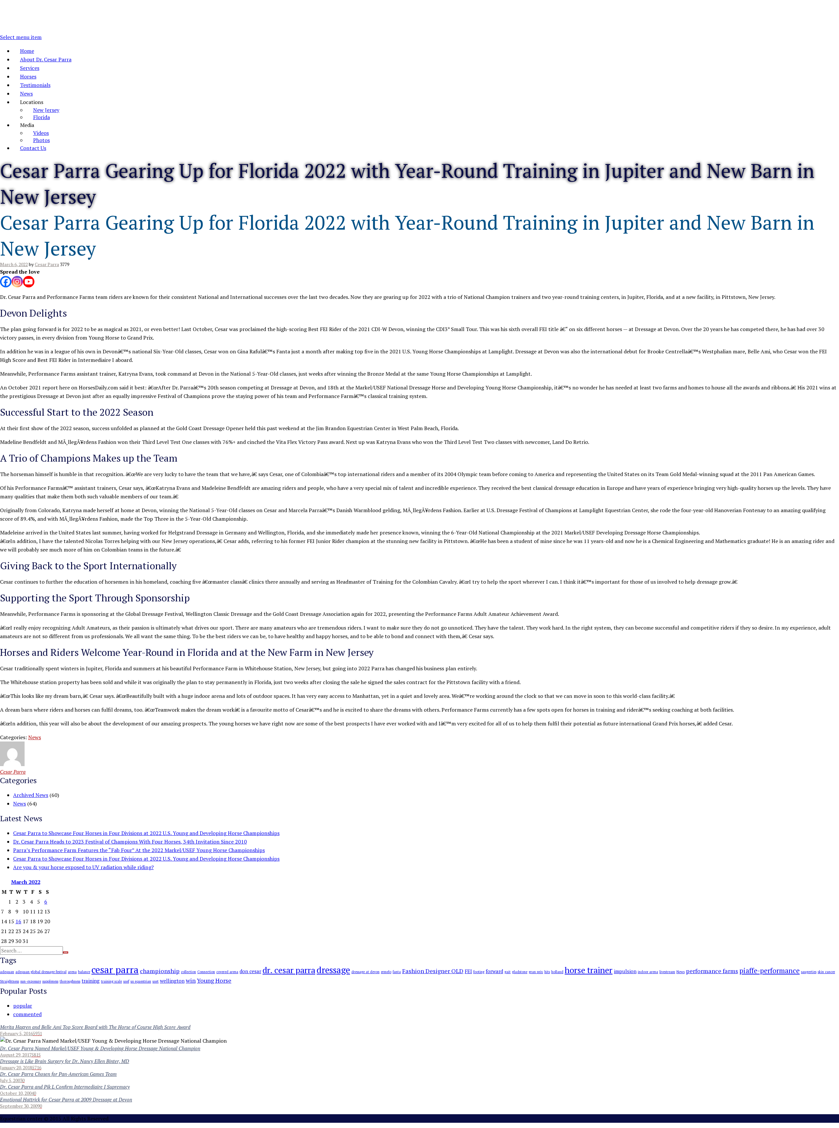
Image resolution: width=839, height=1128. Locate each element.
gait (507, 972)
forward (494, 971)
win (191, 980)
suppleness (50, 981)
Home (27, 50)
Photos (41, 140)
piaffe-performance (769, 970)
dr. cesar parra (289, 969)
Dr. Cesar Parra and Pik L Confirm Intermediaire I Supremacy (65, 1086)
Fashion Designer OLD (432, 971)
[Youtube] (28, 281)
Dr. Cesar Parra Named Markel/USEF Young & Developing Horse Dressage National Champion (100, 1048)
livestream (667, 972)
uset (155, 981)
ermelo (386, 972)
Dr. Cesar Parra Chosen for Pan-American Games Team (58, 1074)
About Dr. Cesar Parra (45, 59)
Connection (206, 972)
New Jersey (46, 110)
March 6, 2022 (14, 264)
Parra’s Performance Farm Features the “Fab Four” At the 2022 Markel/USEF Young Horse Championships (139, 850)
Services (29, 68)
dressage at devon (365, 972)
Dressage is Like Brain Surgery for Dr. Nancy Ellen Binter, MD (64, 1061)
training (91, 980)
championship (160, 971)
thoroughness (70, 981)
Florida (41, 117)
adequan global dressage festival (41, 972)
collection (188, 972)
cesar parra (115, 969)
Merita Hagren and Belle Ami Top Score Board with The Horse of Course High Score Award (95, 1027)
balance (84, 972)
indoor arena (648, 972)
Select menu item (21, 37)
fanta (397, 972)
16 (18, 921)
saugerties (808, 972)
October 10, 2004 (17, 1093)
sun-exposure (30, 981)
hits (547, 972)
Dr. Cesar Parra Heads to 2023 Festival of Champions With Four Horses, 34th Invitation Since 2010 (130, 841)
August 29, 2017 (15, 1055)
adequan (7, 972)
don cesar (250, 971)
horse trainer (589, 969)
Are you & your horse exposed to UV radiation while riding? (83, 867)
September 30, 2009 (20, 1106)
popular (22, 1005)
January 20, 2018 (16, 1067)
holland (557, 972)
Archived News (30, 795)
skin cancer (826, 972)
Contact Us (33, 148)
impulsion (625, 971)
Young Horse (214, 980)
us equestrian (140, 981)
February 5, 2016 (16, 1033)
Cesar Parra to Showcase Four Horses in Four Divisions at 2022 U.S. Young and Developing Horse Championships (146, 833)
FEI (468, 971)
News (26, 93)
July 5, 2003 (11, 1080)
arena (72, 972)
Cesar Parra (47, 264)
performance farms (712, 971)
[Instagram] (17, 281)
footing (478, 972)
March (25, 882)
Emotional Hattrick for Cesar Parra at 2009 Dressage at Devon (66, 1099)
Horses (28, 76)
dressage (333, 970)
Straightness (9, 981)
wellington (172, 980)
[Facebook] (5, 281)
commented (27, 1014)
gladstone (519, 972)
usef (126, 981)
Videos (41, 132)
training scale (111, 981)
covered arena (227, 972)
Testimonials (35, 85)
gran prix (536, 972)
